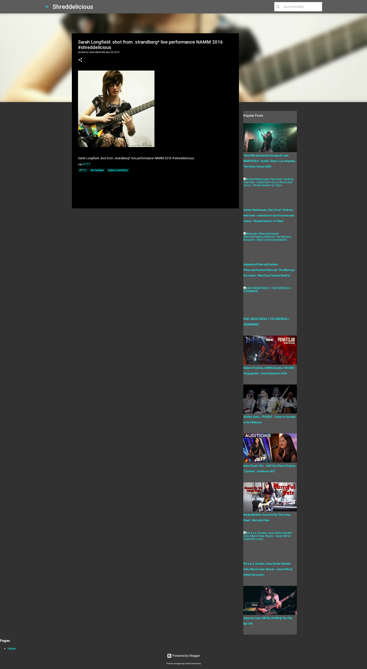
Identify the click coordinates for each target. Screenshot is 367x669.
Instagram (97, 170)
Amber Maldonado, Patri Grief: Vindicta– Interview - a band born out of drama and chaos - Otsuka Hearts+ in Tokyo (268, 215)
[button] (80, 60)
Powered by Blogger (186, 656)
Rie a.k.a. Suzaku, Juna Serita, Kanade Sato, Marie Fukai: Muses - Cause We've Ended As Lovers (267, 569)
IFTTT (86, 164)
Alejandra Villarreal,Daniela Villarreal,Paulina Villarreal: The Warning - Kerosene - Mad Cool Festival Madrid (269, 270)
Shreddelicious (73, 6)
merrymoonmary (192, 663)
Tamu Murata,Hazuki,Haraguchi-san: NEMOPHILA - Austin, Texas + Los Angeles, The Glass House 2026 (269, 161)
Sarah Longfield (118, 170)
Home (12, 648)
